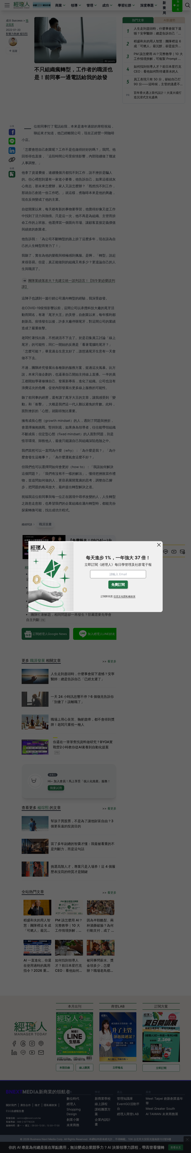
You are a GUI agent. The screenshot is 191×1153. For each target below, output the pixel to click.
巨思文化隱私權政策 (124, 596)
